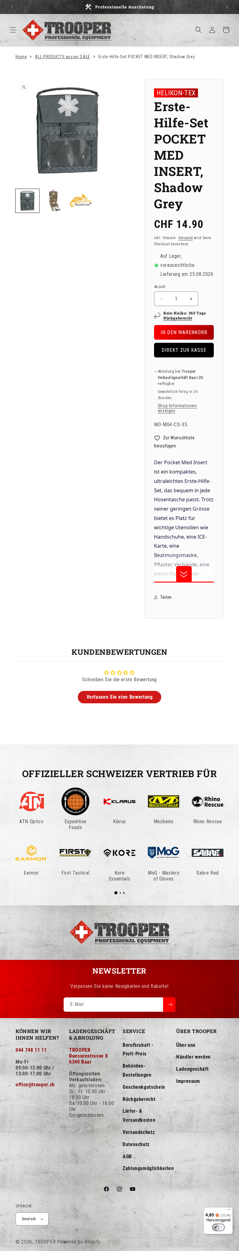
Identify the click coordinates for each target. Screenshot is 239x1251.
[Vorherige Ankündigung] (12, 7)
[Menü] (229, 1211)
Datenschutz (136, 1144)
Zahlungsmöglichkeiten (148, 1168)
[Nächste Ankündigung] (227, 7)
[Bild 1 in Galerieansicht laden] (27, 201)
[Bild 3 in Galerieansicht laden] (81, 201)
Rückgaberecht (177, 317)
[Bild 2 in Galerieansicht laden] (54, 201)
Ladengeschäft (192, 1069)
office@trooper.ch (35, 1085)
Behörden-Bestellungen (137, 1070)
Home (21, 56)
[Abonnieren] (169, 1004)
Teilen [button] (166, 597)
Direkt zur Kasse (184, 350)
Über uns (185, 1045)
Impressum (188, 1081)
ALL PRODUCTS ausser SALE (62, 56)
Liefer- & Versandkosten (139, 1115)
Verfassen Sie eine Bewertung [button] (120, 697)
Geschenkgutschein (144, 1087)
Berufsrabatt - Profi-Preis (138, 1049)
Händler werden (193, 1057)
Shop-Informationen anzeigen (177, 408)
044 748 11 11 (31, 1050)
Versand (185, 238)
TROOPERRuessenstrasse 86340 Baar (88, 1056)
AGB (127, 1156)
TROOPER (45, 1242)
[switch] (218, 1227)
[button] (13, 30)
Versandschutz (139, 1132)
